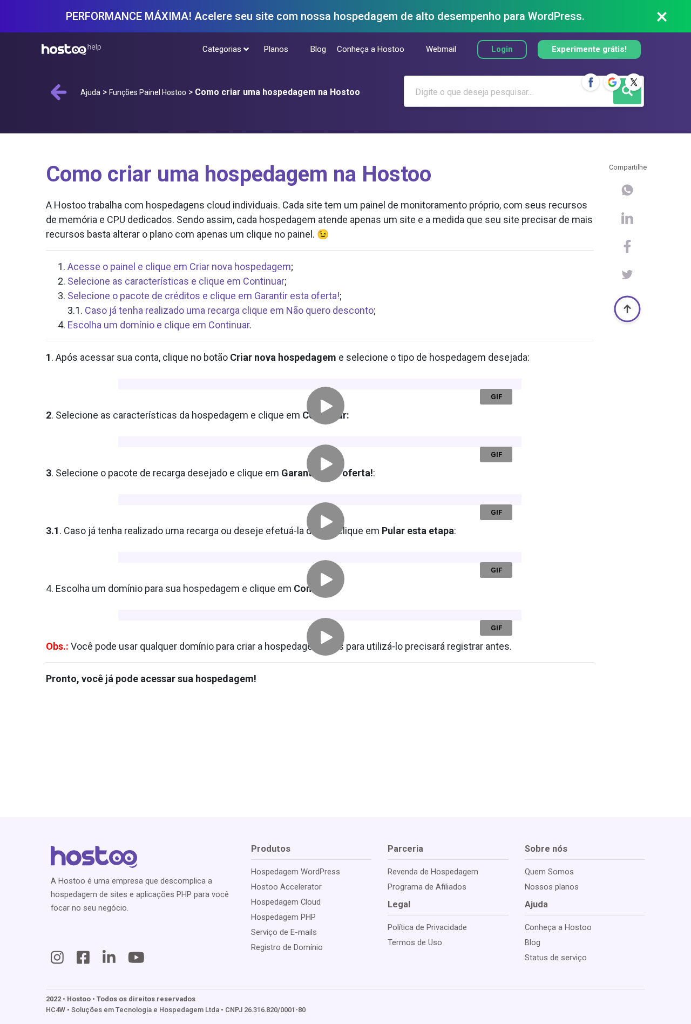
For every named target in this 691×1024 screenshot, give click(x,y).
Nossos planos (552, 887)
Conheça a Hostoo (370, 49)
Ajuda (90, 92)
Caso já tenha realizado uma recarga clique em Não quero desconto (229, 310)
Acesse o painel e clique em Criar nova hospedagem (179, 266)
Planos (276, 49)
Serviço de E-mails (284, 932)
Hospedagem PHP (283, 917)
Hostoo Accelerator (286, 887)
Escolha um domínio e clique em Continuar (158, 325)
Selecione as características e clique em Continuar (175, 281)
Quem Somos (549, 872)
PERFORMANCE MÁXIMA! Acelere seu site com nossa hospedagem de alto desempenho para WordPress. (325, 16)
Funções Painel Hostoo (147, 92)
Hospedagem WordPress (295, 872)
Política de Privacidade (427, 927)
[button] (223, 49)
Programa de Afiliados (427, 887)
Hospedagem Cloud (286, 902)
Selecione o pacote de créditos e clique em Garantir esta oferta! (203, 295)
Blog (317, 49)
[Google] (612, 82)
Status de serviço (556, 957)
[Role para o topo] (627, 308)
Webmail (441, 49)
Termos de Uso (415, 942)
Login (502, 49)
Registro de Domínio (287, 947)
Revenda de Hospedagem (433, 872)
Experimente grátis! (589, 49)
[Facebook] (590, 82)
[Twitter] (633, 82)
